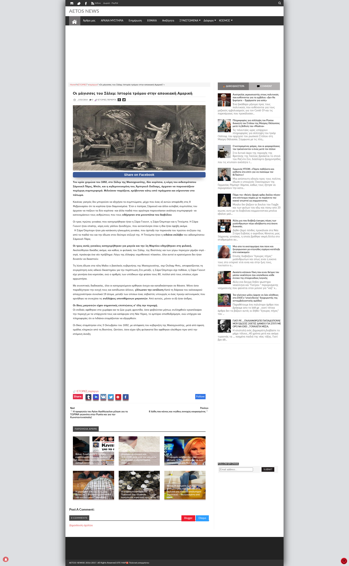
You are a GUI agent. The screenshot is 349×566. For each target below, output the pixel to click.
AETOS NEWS (84, 11)
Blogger (188, 518)
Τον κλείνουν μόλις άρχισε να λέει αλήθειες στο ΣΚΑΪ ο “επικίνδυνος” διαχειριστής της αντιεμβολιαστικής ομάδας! (255, 298)
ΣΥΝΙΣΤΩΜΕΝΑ (189, 20)
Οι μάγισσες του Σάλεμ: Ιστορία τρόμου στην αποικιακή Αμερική (132, 93)
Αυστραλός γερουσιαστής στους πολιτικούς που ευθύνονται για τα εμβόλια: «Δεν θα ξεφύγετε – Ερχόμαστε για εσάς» (256, 98)
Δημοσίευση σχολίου (81, 525)
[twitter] (78, 3)
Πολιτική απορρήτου (139, 563)
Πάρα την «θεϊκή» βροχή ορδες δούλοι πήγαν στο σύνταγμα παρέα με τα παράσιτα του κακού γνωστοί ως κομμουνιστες (256, 198)
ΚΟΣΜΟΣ (224, 20)
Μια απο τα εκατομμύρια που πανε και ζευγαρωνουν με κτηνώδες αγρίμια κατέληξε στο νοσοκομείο (256, 249)
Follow (200, 396)
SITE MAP (121, 563)
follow (98, 3)
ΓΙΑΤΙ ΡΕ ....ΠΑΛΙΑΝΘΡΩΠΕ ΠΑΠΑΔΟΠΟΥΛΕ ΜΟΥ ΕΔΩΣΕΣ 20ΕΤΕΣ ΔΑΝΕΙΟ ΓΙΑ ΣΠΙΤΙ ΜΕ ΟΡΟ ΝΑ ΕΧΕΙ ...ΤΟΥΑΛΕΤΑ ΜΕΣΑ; (257, 324)
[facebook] (85, 3)
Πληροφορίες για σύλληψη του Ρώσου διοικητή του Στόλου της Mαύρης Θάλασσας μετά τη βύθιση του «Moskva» (256, 123)
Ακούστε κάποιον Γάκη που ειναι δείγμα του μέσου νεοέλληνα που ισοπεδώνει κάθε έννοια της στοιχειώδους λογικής (256, 275)
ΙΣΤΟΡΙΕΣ (82, 391)
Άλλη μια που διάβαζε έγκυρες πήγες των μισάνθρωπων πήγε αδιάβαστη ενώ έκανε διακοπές (255, 224)
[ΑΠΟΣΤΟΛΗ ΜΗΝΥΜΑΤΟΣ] (72, 3)
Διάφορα (209, 20)
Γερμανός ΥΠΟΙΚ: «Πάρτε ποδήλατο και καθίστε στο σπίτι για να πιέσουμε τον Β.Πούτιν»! (253, 172)
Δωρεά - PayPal (110, 3)
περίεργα (93, 391)
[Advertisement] (174, 53)
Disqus (202, 518)
